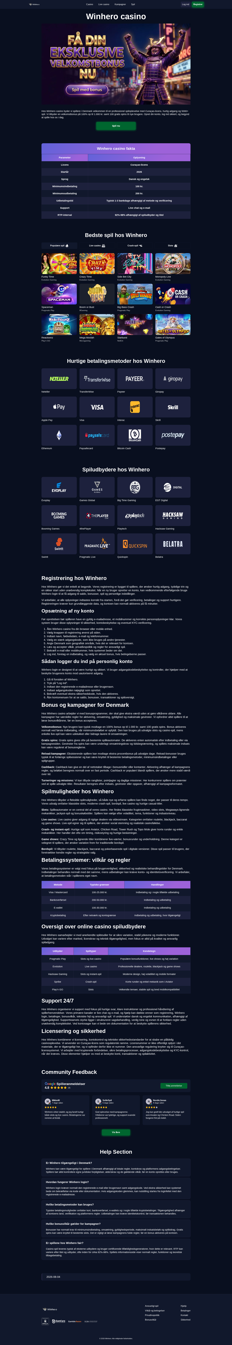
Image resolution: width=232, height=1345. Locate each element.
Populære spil (57, 245)
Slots (170, 245)
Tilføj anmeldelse (174, 1086)
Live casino (95, 245)
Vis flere (116, 1132)
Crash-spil (133, 245)
